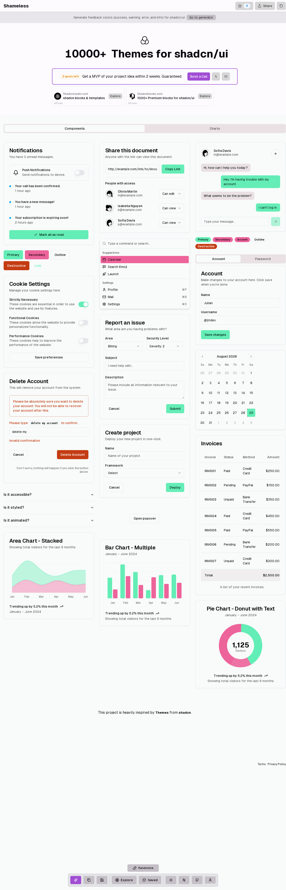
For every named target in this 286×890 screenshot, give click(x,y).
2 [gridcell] (202, 383)
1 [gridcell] (251, 373)
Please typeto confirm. (43, 423)
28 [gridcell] (219, 373)
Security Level (158, 338)
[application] (48, 577)
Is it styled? (14, 507)
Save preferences (49, 357)
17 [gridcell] (210, 403)
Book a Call (198, 76)
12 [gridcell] (227, 393)
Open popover (145, 518)
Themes (162, 712)
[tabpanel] (145, 415)
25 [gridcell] (219, 413)
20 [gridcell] (235, 403)
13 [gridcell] (234, 393)
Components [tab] (75, 128)
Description (114, 377)
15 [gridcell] (251, 393)
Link (38, 265)
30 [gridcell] (235, 373)
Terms (262, 764)
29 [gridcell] (227, 373)
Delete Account (73, 454)
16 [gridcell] (202, 403)
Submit (175, 408)
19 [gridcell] (227, 403)
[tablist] (145, 128)
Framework (114, 465)
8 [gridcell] (251, 383)
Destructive (16, 265)
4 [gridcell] (219, 383)
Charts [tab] (215, 128)
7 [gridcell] (243, 383)
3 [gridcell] (210, 383)
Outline (60, 255)
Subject (111, 357)
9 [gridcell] (202, 393)
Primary (13, 255)
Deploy (175, 487)
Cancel (18, 454)
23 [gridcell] (202, 413)
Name (109, 448)
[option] (145, 259)
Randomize (145, 868)
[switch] (80, 172)
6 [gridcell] (235, 383)
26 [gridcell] (202, 373)
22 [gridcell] (251, 403)
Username (209, 312)
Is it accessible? (17, 494)
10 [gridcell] (210, 393)
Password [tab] (263, 259)
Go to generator (201, 17)
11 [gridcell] (218, 393)
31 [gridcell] (243, 373)
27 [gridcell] (210, 373)
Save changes (215, 334)
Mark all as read (51, 234)
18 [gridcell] (218, 403)
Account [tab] (218, 259)
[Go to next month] (251, 356)
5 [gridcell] (227, 383)
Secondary (36, 255)
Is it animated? (16, 520)
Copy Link (173, 169)
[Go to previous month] (202, 356)
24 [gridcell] (210, 413)
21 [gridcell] (243, 403)
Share (267, 6)
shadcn (185, 712)
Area (109, 338)
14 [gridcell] (243, 393)
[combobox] (171, 193)
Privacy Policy (277, 764)
